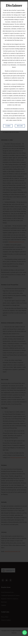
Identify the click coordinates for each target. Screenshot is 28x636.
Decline (20, 125)
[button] (24, 632)
